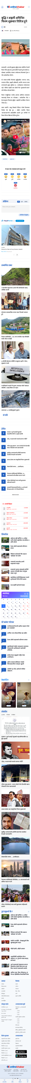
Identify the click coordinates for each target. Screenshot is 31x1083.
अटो (16, 993)
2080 (18, 1011)
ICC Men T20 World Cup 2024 (6, 1010)
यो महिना (13, 715)
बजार (17, 984)
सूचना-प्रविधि (18, 996)
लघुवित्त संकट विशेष (5, 1041)
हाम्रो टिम (17, 1039)
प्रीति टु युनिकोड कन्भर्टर (21, 1030)
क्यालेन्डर (6, 593)
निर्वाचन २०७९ (4, 1051)
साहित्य (2, 989)
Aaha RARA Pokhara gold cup (6, 1016)
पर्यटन (17, 986)
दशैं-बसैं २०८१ (4, 1060)
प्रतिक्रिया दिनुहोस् (24, 215)
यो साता (8, 715)
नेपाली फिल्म (5, 159)
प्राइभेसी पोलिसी (19, 1046)
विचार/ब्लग (3, 986)
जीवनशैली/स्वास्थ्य (5, 996)
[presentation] (14, 255)
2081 (18, 1012)
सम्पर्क (17, 1048)
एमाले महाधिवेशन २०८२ (6, 1055)
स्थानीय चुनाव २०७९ (5, 1048)
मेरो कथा (17, 1025)
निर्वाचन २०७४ (4, 1046)
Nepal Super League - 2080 (7, 1020)
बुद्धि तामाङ (12, 159)
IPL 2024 (3, 1013)
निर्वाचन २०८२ (4, 1053)
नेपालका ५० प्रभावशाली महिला (21, 1008)
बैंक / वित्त (18, 991)
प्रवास (2, 998)
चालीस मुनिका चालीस (20, 1017)
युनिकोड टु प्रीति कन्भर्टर (21, 1032)
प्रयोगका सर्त (18, 1041)
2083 (18, 1023)
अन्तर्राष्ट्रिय (3, 1001)
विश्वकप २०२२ (4, 1058)
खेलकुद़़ (3, 993)
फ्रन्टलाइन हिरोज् (19, 1027)
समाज (2, 984)
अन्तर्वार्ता (3, 991)
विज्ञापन (17, 1043)
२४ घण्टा (3, 715)
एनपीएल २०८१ (4, 1007)
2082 (18, 1014)
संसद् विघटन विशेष (5, 1043)
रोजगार (17, 989)
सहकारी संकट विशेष (5, 1039)
